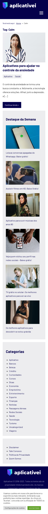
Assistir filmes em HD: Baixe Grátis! (22, 188)
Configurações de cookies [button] (15, 508)
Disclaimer (14, 447)
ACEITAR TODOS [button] (34, 508)
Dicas (11, 382)
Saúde (18, 76)
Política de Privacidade (19, 454)
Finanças (13, 401)
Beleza (12, 367)
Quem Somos (15, 458)
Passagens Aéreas (17, 408)
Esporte (13, 397)
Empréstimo (15, 389)
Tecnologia (14, 419)
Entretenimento (16, 393)
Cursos (12, 378)
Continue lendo (11, 105)
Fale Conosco (15, 451)
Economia (13, 386)
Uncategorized (16, 427)
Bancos (12, 363)
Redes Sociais (15, 412)
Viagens (13, 430)
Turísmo (13, 423)
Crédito (12, 371)
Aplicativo (8, 76)
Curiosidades (15, 375)
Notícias (13, 404)
